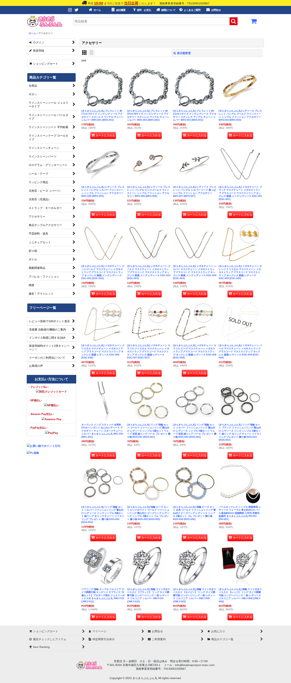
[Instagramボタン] (70, 10)
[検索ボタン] (234, 21)
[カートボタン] (254, 22)
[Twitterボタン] (76, 10)
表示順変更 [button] (184, 53)
